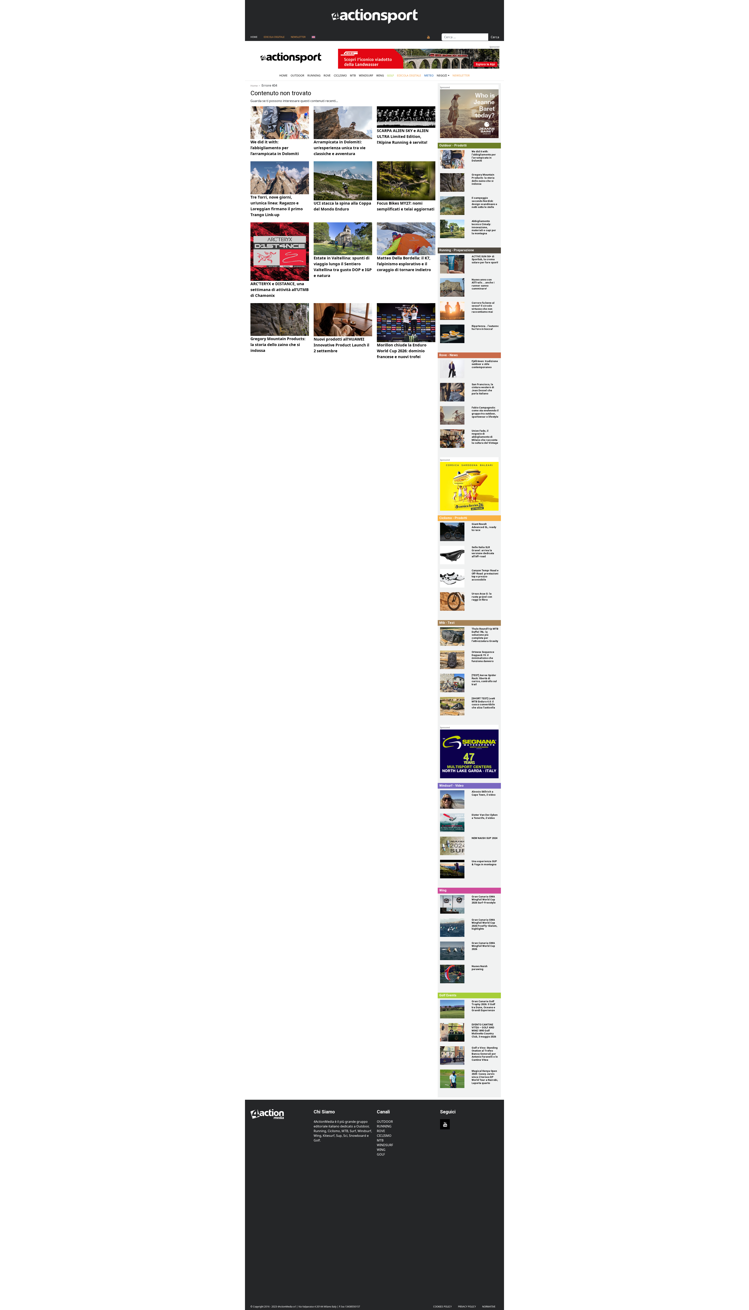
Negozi (442, 75)
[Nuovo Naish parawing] (453, 974)
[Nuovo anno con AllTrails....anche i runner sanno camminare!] (453, 287)
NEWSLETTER (298, 37)
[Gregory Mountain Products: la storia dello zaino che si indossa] (453, 182)
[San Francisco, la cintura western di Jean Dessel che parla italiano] (453, 392)
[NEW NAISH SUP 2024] (453, 846)
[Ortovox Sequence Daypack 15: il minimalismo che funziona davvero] (453, 660)
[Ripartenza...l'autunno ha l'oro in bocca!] (453, 334)
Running (313, 75)
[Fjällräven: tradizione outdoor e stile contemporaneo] (453, 369)
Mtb (353, 75)
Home (253, 37)
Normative (488, 1306)
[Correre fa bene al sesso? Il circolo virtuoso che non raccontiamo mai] (453, 310)
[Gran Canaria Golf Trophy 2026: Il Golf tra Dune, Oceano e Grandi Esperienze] (453, 1009)
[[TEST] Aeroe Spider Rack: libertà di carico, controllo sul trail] (453, 683)
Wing (380, 75)
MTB (380, 1140)
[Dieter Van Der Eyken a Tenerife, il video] (453, 822)
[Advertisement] (279, 1227)
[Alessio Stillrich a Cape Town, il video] (453, 799)
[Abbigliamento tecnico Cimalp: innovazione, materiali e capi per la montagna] (453, 229)
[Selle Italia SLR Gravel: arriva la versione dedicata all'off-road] (453, 555)
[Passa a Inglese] (313, 37)
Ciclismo (340, 75)
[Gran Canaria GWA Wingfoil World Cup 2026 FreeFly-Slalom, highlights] (453, 927)
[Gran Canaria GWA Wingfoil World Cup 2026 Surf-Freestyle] (453, 904)
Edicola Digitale (274, 37)
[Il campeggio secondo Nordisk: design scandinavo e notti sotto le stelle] (453, 205)
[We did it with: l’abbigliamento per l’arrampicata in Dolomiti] (453, 159)
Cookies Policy (442, 1306)
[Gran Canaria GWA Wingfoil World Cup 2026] (453, 951)
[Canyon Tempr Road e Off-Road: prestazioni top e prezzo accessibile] (453, 578)
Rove (327, 75)
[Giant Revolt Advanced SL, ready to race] (453, 532)
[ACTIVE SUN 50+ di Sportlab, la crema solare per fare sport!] (453, 264)
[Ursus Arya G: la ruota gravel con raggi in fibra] (453, 601)
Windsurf (366, 75)
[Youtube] (428, 37)
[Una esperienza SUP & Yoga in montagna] (453, 869)
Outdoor (297, 75)
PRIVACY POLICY (467, 1306)
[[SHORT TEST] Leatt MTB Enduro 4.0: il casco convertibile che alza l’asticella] (453, 706)
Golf (381, 1154)
